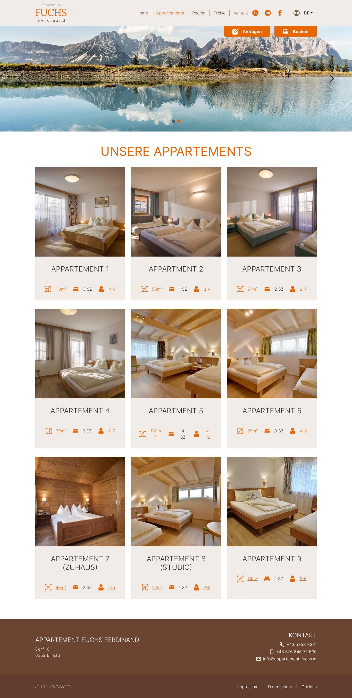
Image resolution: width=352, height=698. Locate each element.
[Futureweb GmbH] (52, 686)
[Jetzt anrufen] (255, 13)
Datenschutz (280, 686)
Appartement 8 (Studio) (176, 563)
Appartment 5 (176, 410)
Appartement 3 (271, 269)
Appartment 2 (176, 269)
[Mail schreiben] (268, 13)
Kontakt (241, 12)
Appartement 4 (80, 410)
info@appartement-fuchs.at (290, 658)
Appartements (170, 12)
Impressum (247, 686)
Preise (219, 12)
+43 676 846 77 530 (296, 651)
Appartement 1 (80, 269)
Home (142, 12)
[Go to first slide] (331, 78)
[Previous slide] (20, 78)
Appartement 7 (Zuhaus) (80, 563)
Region (198, 12)
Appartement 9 (271, 558)
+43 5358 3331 (302, 644)
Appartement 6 (271, 410)
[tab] (173, 121)
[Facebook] (280, 13)
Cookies (309, 686)
